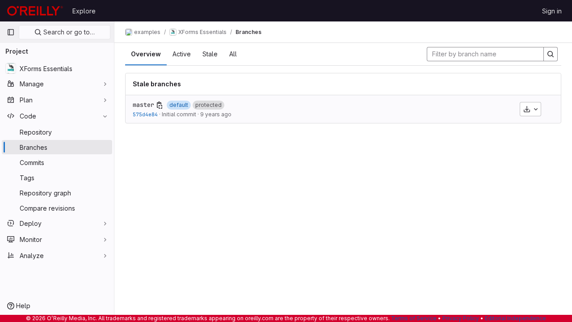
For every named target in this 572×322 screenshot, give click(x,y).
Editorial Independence (515, 318)
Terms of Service (414, 318)
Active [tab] (181, 54)
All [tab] (233, 54)
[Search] (550, 54)
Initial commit (179, 114)
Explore (84, 11)
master (143, 105)
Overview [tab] (146, 54)
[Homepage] (35, 11)
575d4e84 (145, 114)
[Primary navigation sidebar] (11, 32)
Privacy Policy (460, 318)
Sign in (552, 11)
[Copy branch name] (159, 105)
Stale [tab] (210, 54)
